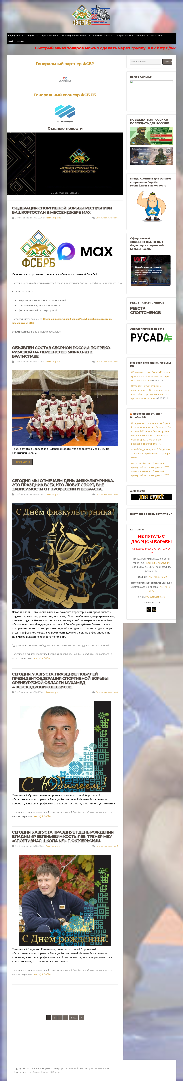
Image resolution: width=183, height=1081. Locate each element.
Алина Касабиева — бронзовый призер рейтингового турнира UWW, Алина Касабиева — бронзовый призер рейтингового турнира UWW (150, 469)
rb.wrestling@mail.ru (155, 596)
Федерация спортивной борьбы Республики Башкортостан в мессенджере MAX (62, 210)
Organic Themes (40, 1072)
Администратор (53, 218)
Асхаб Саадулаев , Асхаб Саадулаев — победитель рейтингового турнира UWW (150, 453)
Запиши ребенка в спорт (74, 35)
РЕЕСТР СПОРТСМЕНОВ (145, 310)
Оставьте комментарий (107, 218)
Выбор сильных (16, 41)
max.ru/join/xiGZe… (42, 658)
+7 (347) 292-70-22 (157, 577)
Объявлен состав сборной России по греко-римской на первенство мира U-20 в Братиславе (61, 352)
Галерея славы (123, 35)
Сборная (30, 35)
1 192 (73, 1017)
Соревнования (48, 35)
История (140, 35)
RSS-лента (55, 1072)
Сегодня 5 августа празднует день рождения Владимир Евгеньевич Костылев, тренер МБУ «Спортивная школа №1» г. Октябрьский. (63, 836)
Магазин (155, 35)
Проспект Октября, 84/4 (157, 563)
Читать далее (22, 461)
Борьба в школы (101, 35)
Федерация (14, 35)
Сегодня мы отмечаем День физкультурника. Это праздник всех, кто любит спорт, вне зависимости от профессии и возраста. (63, 485)
